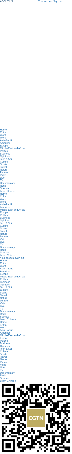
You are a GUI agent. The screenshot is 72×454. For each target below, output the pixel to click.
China (3, 132)
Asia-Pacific (6, 140)
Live (2, 177)
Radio (3, 185)
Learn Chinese (8, 191)
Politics (4, 151)
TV (1, 180)
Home (3, 129)
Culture (4, 161)
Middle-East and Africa (12, 148)
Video (3, 175)
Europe (4, 145)
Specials (4, 188)
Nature (3, 169)
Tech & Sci (6, 159)
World (3, 135)
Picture (4, 172)
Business (5, 153)
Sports (3, 164)
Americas (5, 143)
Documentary (7, 183)
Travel (3, 167)
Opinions (5, 156)
